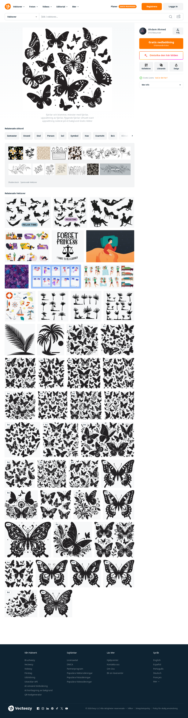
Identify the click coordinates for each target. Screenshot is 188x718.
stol (39, 135)
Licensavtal (72, 660)
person (50, 135)
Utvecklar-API (31, 681)
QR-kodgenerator (33, 694)
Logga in (173, 6)
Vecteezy (29, 664)
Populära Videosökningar (79, 681)
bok (113, 135)
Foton (32, 6)
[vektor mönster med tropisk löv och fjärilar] (17, 276)
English (157, 660)
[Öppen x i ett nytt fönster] (62, 708)
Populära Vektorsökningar (80, 673)
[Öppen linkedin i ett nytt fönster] (47, 708)
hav (87, 135)
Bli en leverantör (115, 673)
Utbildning (30, 677)
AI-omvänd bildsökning (36, 686)
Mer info (145, 85)
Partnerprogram (75, 668)
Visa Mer (115, 169)
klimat (124, 135)
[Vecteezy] (8, 7)
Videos (46, 6)
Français (157, 677)
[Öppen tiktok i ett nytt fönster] (57, 708)
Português (158, 668)
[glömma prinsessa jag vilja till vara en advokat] (68, 246)
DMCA (70, 664)
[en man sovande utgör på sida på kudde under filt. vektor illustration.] (110, 246)
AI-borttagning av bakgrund (39, 690)
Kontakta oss (113, 664)
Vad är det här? (161, 78)
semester (12, 135)
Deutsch (157, 673)
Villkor (130, 708)
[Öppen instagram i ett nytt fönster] (43, 708)
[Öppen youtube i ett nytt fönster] (66, 708)
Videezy (28, 668)
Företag (28, 673)
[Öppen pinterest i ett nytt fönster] (52, 708)
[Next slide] (129, 135)
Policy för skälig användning (165, 708)
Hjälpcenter (112, 660)
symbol (74, 135)
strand (26, 135)
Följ (178, 32)
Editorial (60, 6)
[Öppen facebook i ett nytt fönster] (38, 708)
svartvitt (99, 135)
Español (157, 664)
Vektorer (17, 6)
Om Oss (111, 668)
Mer (74, 6)
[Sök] (170, 16)
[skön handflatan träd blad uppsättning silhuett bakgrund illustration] (20, 339)
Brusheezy (30, 660)
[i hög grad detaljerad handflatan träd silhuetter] (50, 339)
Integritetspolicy (143, 708)
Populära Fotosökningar (79, 677)
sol (62, 135)
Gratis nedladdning (161, 43)
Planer (114, 6)
